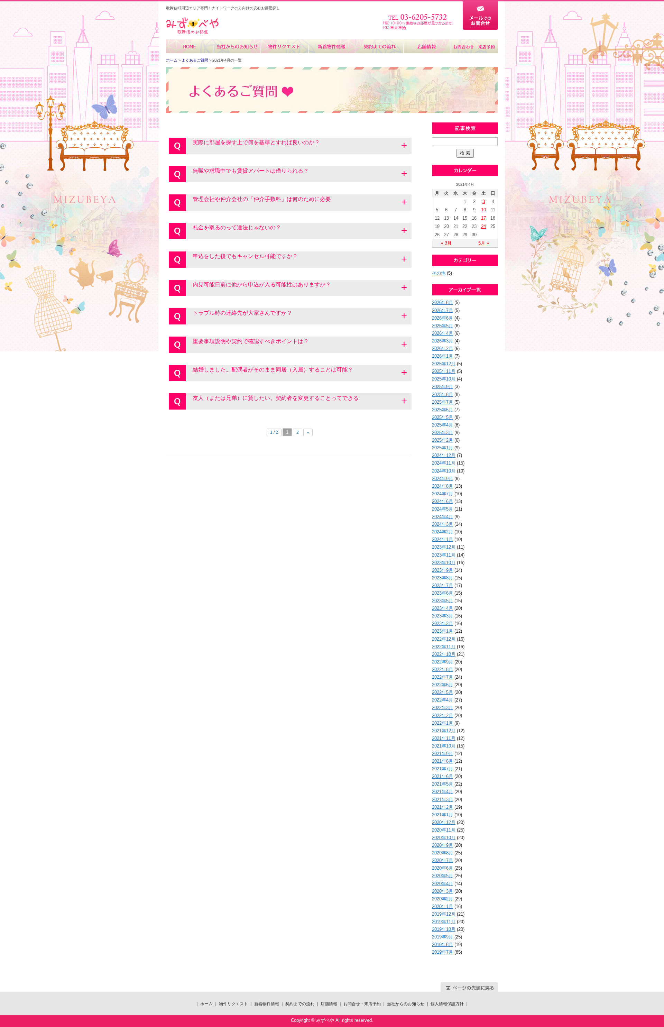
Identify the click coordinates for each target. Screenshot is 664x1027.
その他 (438, 273)
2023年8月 (442, 577)
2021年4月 (442, 791)
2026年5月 (442, 325)
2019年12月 (443, 914)
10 (483, 209)
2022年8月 (442, 669)
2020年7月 (442, 860)
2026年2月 (442, 348)
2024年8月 (442, 486)
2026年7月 (442, 310)
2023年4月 (442, 608)
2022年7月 (442, 677)
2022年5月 (442, 692)
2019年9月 (442, 936)
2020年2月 (442, 898)
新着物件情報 (332, 46)
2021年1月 (442, 814)
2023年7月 (442, 585)
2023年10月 (443, 562)
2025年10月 (443, 379)
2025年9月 (442, 386)
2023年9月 (442, 570)
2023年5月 (442, 600)
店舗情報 (426, 46)
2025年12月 (443, 363)
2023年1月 (442, 631)
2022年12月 (443, 639)
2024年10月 (443, 471)
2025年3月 (442, 432)
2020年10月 (443, 837)
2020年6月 (442, 868)
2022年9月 (442, 661)
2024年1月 (442, 539)
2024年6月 (442, 501)
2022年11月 (443, 646)
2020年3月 (442, 891)
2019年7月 (442, 952)
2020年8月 (442, 852)
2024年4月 (442, 516)
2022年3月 (442, 707)
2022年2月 (442, 715)
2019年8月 (442, 944)
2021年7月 (442, 768)
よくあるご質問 (195, 60)
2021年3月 (442, 799)
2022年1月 (442, 723)
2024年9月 (442, 478)
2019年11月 (443, 921)
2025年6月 (442, 409)
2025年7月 (442, 402)
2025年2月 (442, 440)
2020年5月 (442, 875)
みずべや (192, 26)
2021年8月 (442, 761)
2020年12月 (443, 822)
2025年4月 (442, 425)
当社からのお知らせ (237, 46)
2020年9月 (442, 845)
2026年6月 (442, 318)
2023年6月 (442, 593)
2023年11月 (443, 555)
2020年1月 (442, 906)
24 (483, 226)
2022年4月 (442, 700)
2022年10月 (443, 654)
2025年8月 (442, 394)
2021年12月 (443, 730)
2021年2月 (442, 807)
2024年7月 (442, 493)
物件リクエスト (284, 46)
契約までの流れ (379, 46)
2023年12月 (443, 547)
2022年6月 (442, 684)
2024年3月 (442, 524)
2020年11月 (443, 830)
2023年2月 (442, 623)
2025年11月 (443, 371)
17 (483, 218)
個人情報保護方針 (447, 1003)
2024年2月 (442, 531)
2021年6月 (442, 776)
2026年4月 (442, 333)
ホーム (189, 46)
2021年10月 (443, 746)
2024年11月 (443, 463)
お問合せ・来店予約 (474, 46)
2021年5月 (442, 784)
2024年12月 (443, 455)
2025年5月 (442, 417)
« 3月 (446, 243)
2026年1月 (442, 356)
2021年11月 (443, 738)
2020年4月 (442, 883)
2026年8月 (442, 302)
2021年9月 (442, 753)
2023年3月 (442, 615)
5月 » (483, 243)
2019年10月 (443, 929)
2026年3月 (442, 340)
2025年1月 (442, 447)
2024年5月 (442, 509)
